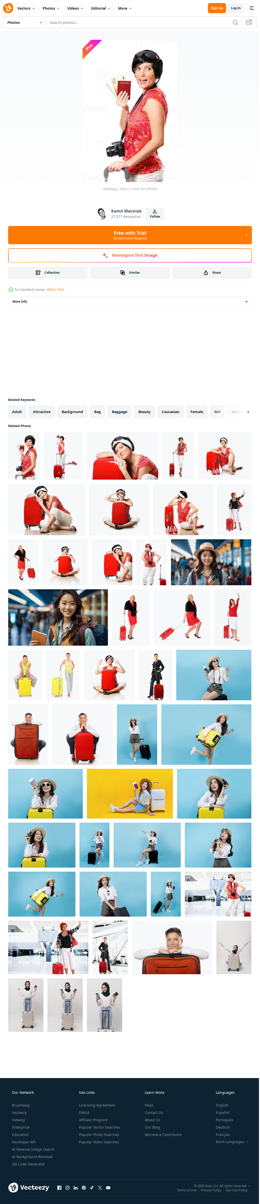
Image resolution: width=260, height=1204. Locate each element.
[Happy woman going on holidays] (224, 456)
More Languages (227, 1142)
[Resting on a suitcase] (46, 509)
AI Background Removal (31, 1156)
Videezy (17, 1119)
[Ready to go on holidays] (122, 456)
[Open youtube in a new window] (108, 1187)
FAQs (148, 1105)
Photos (49, 8)
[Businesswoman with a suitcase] (155, 675)
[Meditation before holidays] (109, 675)
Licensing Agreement (96, 1105)
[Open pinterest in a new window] (84, 1187)
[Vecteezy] (8, 8)
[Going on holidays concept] (63, 456)
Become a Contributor (163, 1134)
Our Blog (151, 1127)
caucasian (170, 411)
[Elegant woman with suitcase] (131, 617)
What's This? (55, 289)
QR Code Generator (27, 1164)
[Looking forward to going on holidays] (119, 509)
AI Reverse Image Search (32, 1149)
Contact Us (153, 1112)
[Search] (232, 22)
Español (219, 1112)
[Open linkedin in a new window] (76, 1187)
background (72, 411)
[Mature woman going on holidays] (234, 509)
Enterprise (20, 1127)
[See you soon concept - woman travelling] (232, 617)
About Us (152, 1119)
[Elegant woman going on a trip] (23, 562)
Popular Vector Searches (99, 1127)
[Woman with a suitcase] (172, 947)
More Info (19, 301)
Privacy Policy (207, 1189)
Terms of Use (183, 1189)
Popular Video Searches (98, 1142)
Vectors (23, 8)
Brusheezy (20, 1105)
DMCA (83, 1112)
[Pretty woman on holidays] (178, 456)
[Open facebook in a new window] (59, 1187)
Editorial (98, 8)
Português (221, 1119)
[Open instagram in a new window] (68, 1187)
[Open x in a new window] (100, 1187)
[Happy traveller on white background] (182, 617)
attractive (42, 411)
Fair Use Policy (233, 1189)
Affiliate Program (92, 1119)
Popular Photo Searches (98, 1134)
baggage (119, 411)
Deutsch (219, 1127)
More (122, 8)
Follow (153, 216)
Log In (232, 8)
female (196, 411)
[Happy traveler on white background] (151, 562)
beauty (144, 411)
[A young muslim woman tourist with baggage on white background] (233, 947)
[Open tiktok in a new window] (92, 1187)
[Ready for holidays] (62, 675)
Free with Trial (128, 235)
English (219, 1105)
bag (97, 411)
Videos (73, 8)
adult (17, 411)
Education (19, 1134)
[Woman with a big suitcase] (28, 734)
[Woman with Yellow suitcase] (25, 675)
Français (220, 1134)
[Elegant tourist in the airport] (110, 947)
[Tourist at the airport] (218, 894)
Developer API (23, 1142)
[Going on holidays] (82, 734)
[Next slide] (240, 412)
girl (217, 411)
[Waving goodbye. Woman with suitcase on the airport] (48, 947)
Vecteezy (18, 1112)
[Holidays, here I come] (24, 456)
